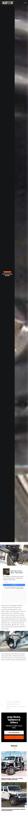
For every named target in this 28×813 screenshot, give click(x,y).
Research (8, 708)
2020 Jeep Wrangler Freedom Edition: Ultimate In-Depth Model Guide (13, 810)
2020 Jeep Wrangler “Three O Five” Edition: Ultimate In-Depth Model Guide (12, 779)
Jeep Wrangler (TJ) (7, 271)
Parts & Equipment (22, 706)
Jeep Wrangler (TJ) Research (11, 706)
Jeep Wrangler (9, 701)
